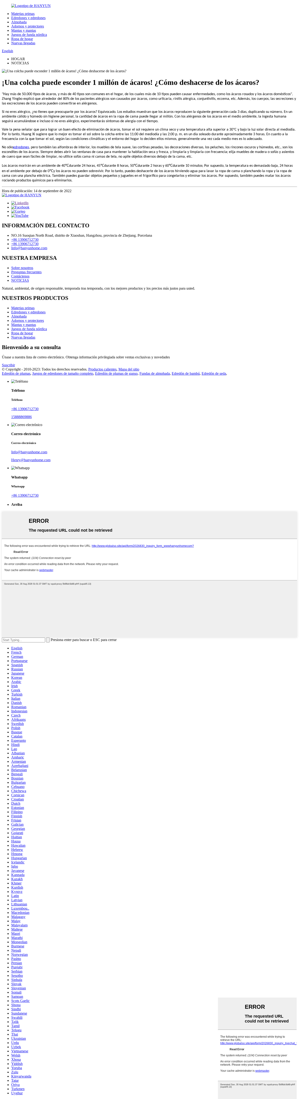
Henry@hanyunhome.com (30, 460)
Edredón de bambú (186, 373)
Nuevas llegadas (23, 43)
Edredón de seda (214, 373)
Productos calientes (102, 369)
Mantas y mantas (23, 30)
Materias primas (23, 14)
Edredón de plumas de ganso (116, 373)
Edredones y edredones (28, 18)
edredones (21, 147)
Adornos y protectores (27, 26)
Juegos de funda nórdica (29, 35)
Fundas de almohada (154, 373)
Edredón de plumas (16, 373)
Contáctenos (20, 276)
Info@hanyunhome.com (29, 248)
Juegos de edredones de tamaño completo (62, 373)
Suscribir (8, 365)
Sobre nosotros (22, 268)
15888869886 (21, 417)
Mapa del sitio (128, 369)
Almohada (19, 22)
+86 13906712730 (25, 240)
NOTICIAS (20, 280)
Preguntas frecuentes (26, 272)
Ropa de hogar (22, 39)
